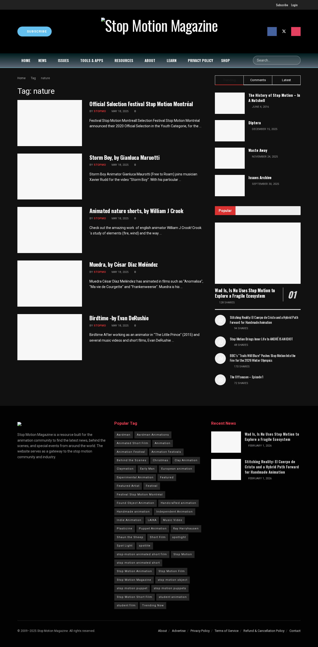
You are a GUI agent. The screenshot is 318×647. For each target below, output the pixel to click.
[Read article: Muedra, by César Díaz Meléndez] (49, 283)
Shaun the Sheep (130, 537)
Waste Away (257, 150)
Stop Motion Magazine (134, 580)
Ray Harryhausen (186, 528)
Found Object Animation (135, 503)
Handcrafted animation (178, 503)
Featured (167, 477)
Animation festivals (166, 451)
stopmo (100, 111)
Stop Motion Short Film (134, 597)
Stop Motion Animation (134, 571)
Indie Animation (129, 520)
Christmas (160, 460)
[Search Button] (296, 60)
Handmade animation (133, 511)
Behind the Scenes (131, 460)
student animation (173, 597)
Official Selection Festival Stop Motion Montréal (141, 104)
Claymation (125, 468)
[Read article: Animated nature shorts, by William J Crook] (49, 230)
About (150, 60)
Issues (63, 60)
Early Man (147, 468)
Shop (225, 60)
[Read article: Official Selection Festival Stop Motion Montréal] (49, 123)
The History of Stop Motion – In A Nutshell (274, 97)
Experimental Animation (135, 477)
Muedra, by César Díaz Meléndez (123, 264)
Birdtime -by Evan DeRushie (119, 318)
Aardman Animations (153, 434)
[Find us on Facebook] (272, 31)
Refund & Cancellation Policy (263, 631)
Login (294, 5)
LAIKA (152, 520)
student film (126, 605)
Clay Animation (186, 460)
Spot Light (124, 545)
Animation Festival (131, 451)
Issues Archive (260, 177)
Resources (124, 60)
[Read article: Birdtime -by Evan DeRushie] (49, 337)
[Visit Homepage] (159, 31)
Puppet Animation (153, 528)
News (42, 60)
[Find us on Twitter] (284, 31)
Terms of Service (226, 631)
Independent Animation (174, 511)
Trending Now (153, 605)
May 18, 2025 (119, 111)
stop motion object (172, 580)
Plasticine (124, 528)
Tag (33, 78)
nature (45, 78)
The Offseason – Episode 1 (246, 376)
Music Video (172, 520)
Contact (295, 631)
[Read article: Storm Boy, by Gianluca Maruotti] (49, 177)
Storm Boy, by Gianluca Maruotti (124, 157)
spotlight (179, 537)
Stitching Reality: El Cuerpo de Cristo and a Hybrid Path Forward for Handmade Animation (264, 320)
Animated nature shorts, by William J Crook (136, 211)
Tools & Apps (91, 60)
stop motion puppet (132, 588)
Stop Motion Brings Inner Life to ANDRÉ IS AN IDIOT (261, 338)
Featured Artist (128, 485)
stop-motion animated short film (142, 554)
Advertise (179, 631)
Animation (162, 443)
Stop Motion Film (172, 571)
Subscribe (282, 5)
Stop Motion (182, 554)
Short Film (158, 537)
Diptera (254, 122)
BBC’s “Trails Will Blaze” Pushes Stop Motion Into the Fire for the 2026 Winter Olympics (262, 358)
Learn (171, 60)
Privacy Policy (200, 60)
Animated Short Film (132, 443)
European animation (176, 468)
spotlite (145, 545)
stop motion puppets (170, 588)
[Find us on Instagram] (296, 31)
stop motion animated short (138, 562)
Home (25, 60)
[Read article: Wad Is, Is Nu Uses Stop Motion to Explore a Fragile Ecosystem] (258, 253)
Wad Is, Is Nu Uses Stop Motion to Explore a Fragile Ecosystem (245, 293)
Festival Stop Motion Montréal (140, 494)
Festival (152, 485)
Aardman (123, 434)
